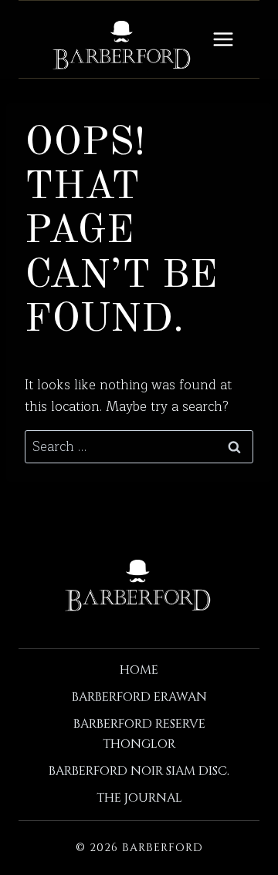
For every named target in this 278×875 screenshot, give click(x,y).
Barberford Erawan (139, 696)
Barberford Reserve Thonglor (139, 733)
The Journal (139, 797)
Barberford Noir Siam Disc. (139, 770)
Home (139, 669)
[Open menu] (223, 39)
